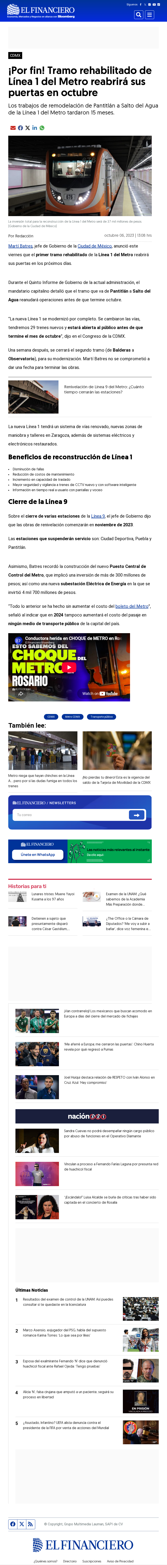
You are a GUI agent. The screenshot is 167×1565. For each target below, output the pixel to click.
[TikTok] (159, 5)
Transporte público (101, 716)
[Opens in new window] (37, 1021)
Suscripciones (91, 1561)
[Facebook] (141, 5)
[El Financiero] (41, 11)
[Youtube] (155, 5)
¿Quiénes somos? (45, 1561)
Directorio (70, 1561)
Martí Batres (20, 246)
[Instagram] (150, 5)
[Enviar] (136, 815)
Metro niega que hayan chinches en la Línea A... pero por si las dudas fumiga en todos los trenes (42, 781)
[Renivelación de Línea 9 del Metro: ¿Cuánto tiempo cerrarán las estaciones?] (33, 397)
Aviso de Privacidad (120, 1561)
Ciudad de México (95, 246)
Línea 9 (98, 516)
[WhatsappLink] (80, 851)
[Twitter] (146, 5)
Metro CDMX (72, 716)
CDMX (15, 55)
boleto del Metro (131, 606)
